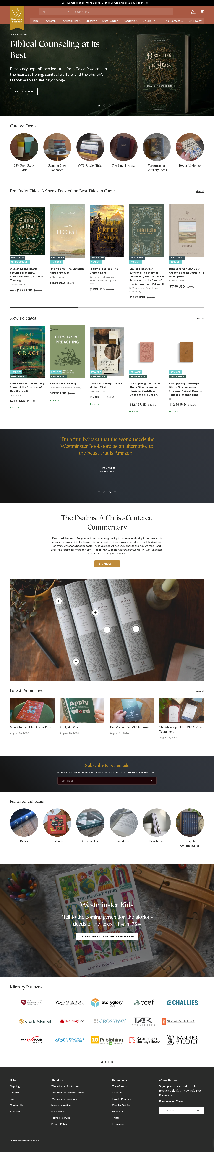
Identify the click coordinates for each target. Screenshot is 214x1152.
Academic (129, 20)
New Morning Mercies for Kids (30, 727)
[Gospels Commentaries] (190, 822)
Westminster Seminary (64, 1099)
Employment (58, 1111)
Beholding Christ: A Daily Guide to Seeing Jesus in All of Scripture (186, 272)
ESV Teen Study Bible (24, 168)
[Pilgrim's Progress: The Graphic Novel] (107, 231)
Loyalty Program (121, 1099)
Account (15, 1111)
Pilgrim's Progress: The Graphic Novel (104, 270)
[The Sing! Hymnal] (124, 147)
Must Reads (109, 20)
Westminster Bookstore (65, 1086)
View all (200, 191)
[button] (202, 11)
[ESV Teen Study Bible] (24, 147)
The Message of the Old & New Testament (180, 730)
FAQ (12, 1099)
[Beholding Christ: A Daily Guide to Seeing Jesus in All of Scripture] (186, 231)
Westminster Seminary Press (156, 168)
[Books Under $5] (190, 147)
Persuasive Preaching (63, 383)
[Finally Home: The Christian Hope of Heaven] (67, 231)
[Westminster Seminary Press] (157, 147)
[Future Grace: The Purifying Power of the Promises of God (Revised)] (27, 351)
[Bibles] (24, 822)
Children (51, 20)
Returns (14, 1092)
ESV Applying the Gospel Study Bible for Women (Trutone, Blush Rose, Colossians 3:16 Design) (144, 389)
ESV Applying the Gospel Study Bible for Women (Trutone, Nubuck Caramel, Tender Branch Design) (186, 389)
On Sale (147, 20)
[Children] (57, 822)
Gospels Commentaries (190, 843)
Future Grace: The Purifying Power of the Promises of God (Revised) (27, 387)
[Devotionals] (157, 822)
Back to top (107, 1061)
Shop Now (105, 563)
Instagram (118, 1124)
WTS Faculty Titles (90, 165)
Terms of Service (60, 1117)
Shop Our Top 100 (68, 91)
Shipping (15, 1086)
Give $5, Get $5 (121, 1105)
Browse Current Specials (30, 91)
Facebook (117, 1111)
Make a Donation (61, 1105)
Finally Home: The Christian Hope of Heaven (67, 270)
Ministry (90, 20)
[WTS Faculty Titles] (90, 147)
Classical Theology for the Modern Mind (106, 385)
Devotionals (157, 841)
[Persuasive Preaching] (67, 351)
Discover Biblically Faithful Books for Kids (107, 936)
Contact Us (16, 1105)
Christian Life (70, 20)
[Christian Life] (90, 822)
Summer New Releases (57, 168)
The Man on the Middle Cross (129, 727)
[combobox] (106, 11)
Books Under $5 (190, 165)
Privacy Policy (59, 1124)
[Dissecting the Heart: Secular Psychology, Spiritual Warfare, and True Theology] (27, 231)
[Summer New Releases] (57, 147)
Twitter (116, 1117)
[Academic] (124, 822)
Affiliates (117, 1092)
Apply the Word (70, 727)
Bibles (35, 20)
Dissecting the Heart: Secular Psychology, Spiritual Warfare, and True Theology (27, 274)
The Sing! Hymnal (123, 165)
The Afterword (120, 1086)
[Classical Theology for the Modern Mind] (107, 351)
